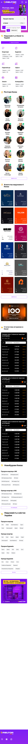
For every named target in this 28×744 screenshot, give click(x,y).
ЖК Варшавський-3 (14, 474)
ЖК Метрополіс (16, 484)
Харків (7, 524)
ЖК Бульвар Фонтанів (6, 484)
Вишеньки (15, 565)
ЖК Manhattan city (17, 493)
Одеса (21, 524)
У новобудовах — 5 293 (7, 56)
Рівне (8, 552)
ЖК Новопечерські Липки (7, 478)
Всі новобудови (14, 507)
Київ (2, 524)
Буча (22, 549)
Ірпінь (17, 549)
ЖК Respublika (13, 500)
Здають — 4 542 (6, 58)
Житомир (21, 540)
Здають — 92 (5, 72)
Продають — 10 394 (20, 54)
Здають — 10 (5, 86)
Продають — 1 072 (6, 70)
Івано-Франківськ (14, 524)
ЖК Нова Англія (5, 474)
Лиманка (13, 552)
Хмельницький (9, 528)
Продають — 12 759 (6, 84)
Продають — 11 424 (20, 84)
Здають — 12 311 (19, 72)
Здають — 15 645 (19, 86)
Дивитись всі (14, 296)
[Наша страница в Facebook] (7, 739)
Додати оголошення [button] (15, 42)
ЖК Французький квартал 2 (17, 497)
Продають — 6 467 (19, 70)
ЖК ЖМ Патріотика (5, 481)
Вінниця (21, 528)
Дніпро (16, 528)
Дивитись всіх (14, 178)
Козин (7, 561)
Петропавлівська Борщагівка (7, 568)
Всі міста (14, 572)
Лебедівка (18, 568)
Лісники (12, 561)
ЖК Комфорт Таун (15, 481)
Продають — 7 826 (6, 54)
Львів (3, 528)
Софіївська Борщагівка (6, 565)
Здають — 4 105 (19, 56)
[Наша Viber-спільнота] (2, 739)
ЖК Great (16, 478)
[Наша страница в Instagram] (11, 739)
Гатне (17, 561)
